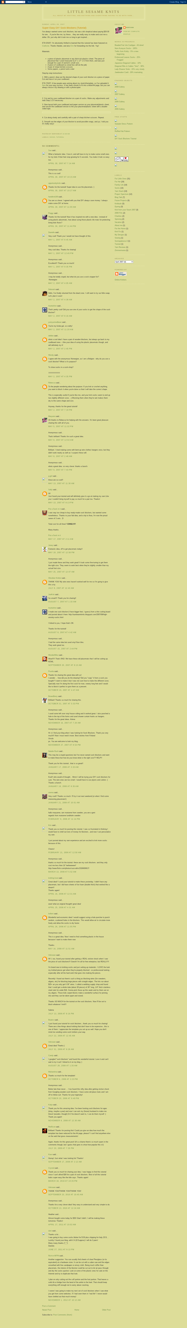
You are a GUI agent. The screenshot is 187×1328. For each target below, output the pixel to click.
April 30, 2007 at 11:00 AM (62, 207)
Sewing (117, 238)
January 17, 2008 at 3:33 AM (63, 767)
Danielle (51, 232)
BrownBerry (52, 696)
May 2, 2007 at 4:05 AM (60, 283)
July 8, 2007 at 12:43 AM (61, 588)
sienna (51, 792)
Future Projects (121, 200)
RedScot (51, 1127)
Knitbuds (118, 204)
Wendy (51, 355)
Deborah (51, 289)
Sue (49, 150)
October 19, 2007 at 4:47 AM (63, 690)
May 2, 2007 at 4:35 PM (60, 377)
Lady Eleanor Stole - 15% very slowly (129, 69)
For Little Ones (120, 179)
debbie (51, 336)
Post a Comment (49, 1306)
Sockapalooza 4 (121, 241)
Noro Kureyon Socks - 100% (126, 48)
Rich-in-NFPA (53, 1256)
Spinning (118, 219)
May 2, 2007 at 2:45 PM (60, 349)
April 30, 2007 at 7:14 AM (61, 163)
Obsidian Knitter (54, 578)
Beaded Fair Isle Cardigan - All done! (129, 45)
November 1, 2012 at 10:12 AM (64, 1300)
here (44, 85)
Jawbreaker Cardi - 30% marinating (128, 72)
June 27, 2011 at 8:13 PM (61, 1250)
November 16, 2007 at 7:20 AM (64, 723)
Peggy (50, 213)
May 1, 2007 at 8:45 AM (60, 240)
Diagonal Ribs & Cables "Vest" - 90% (129, 66)
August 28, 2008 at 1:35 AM (62, 1066)
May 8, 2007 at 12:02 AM (60, 440)
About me (118, 225)
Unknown (52, 955)
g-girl (50, 476)
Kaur (50, 1154)
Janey (50, 545)
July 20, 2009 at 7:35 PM (61, 1148)
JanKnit (51, 594)
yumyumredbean (54, 322)
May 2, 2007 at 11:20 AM (60, 330)
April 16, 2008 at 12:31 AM (62, 894)
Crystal (51, 1168)
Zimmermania (120, 250)
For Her (118, 182)
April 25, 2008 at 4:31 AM (61, 907)
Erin (72, 46)
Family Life (119, 185)
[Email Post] (70, 134)
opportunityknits (54, 183)
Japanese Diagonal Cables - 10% (128, 63)
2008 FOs (119, 213)
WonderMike (53, 655)
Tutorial (60, 137)
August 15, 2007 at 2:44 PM (62, 649)
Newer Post (46, 1310)
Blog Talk (118, 197)
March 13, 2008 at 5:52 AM (62, 872)
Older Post (106, 1310)
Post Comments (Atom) (62, 1315)
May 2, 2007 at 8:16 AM (60, 316)
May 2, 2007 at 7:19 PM (60, 410)
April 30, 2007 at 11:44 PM (62, 226)
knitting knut (53, 878)
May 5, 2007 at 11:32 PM (60, 426)
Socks (52, 137)
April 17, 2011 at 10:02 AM (62, 1225)
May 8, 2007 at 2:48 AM (60, 456)
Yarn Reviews (120, 247)
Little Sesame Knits (94, 11)
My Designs (119, 235)
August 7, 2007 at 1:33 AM (62, 602)
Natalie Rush (53, 751)
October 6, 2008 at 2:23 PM (63, 1079)
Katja (50, 1105)
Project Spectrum (122, 194)
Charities (118, 216)
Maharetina (52, 1072)
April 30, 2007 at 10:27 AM (62, 191)
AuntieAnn (52, 306)
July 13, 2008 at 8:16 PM (61, 1014)
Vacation (118, 222)
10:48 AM (66, 134)
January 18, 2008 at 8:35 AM (63, 786)
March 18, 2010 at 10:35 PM (62, 1181)
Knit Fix (118, 232)
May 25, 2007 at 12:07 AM (61, 572)
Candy (50, 1055)
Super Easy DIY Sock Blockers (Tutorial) (64, 27)
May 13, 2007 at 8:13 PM (60, 503)
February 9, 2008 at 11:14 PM (64, 819)
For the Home (120, 229)
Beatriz (51, 1020)
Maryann (51, 416)
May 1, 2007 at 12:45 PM (60, 253)
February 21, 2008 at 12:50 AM (64, 852)
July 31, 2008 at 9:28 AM (61, 1049)
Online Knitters (120, 280)
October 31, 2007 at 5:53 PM (63, 704)
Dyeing (117, 207)
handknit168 (53, 197)
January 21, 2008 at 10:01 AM (64, 803)
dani (50, 1231)
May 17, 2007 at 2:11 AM (60, 539)
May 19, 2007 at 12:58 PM (61, 552)
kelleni (50, 914)
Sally (50, 490)
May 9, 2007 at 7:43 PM (60, 470)
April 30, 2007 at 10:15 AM (62, 177)
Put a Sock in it (54, 509)
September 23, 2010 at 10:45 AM (65, 1195)
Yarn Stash (119, 191)
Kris (49, 825)
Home (76, 1310)
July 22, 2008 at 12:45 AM (61, 1036)
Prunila (51, 671)
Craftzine (45, 46)
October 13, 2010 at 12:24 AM (64, 1208)
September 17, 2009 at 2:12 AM (65, 1162)
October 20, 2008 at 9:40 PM (63, 1098)
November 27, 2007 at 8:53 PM (64, 745)
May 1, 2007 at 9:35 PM (60, 267)
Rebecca (51, 383)
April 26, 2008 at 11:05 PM (62, 927)
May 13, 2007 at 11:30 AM (61, 483)
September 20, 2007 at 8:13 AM (65, 665)
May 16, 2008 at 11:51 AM (61, 949)
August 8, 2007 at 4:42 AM (62, 632)
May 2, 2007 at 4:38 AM (60, 300)
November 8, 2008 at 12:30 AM (64, 1121)
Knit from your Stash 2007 (125, 210)
